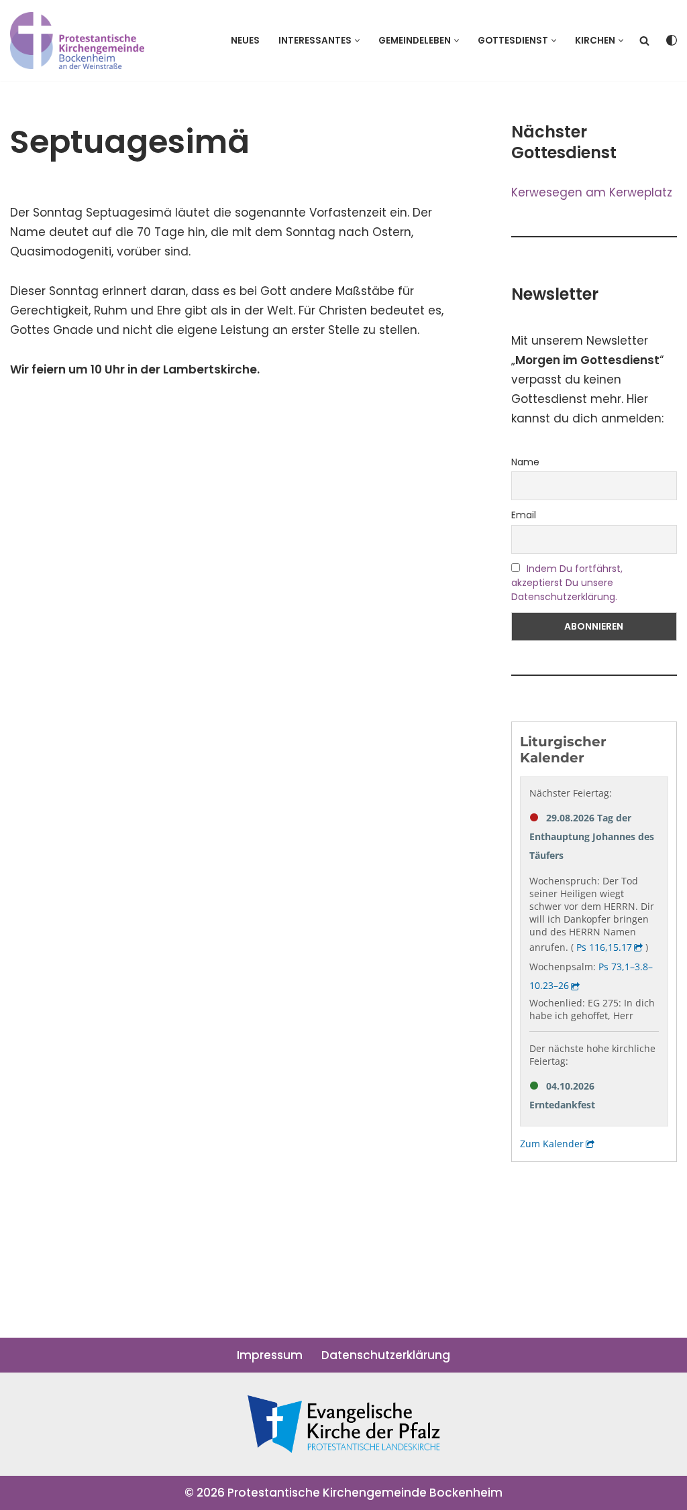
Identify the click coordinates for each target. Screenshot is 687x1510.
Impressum (270, 1355)
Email (523, 515)
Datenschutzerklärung (385, 1355)
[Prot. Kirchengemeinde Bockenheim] (77, 40)
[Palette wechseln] (671, 40)
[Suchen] (644, 41)
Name (525, 462)
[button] (357, 40)
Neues (245, 40)
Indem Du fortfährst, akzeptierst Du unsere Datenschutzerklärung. (567, 582)
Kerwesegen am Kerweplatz (591, 192)
